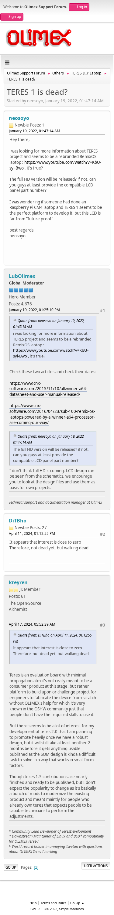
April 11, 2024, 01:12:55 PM (32, 533)
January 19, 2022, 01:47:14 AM (34, 130)
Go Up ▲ (77, 902)
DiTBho (17, 520)
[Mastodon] (13, 616)
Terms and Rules (53, 902)
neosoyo (19, 118)
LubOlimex (22, 276)
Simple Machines (71, 909)
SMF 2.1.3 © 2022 (43, 909)
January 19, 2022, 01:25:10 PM (34, 309)
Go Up (10, 867)
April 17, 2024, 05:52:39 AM (32, 624)
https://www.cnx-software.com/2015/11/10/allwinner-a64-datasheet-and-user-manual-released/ (48, 388)
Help (33, 902)
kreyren (18, 582)
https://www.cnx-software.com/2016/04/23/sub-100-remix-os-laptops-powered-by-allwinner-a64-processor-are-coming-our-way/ (52, 414)
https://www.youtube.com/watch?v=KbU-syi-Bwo (55, 165)
